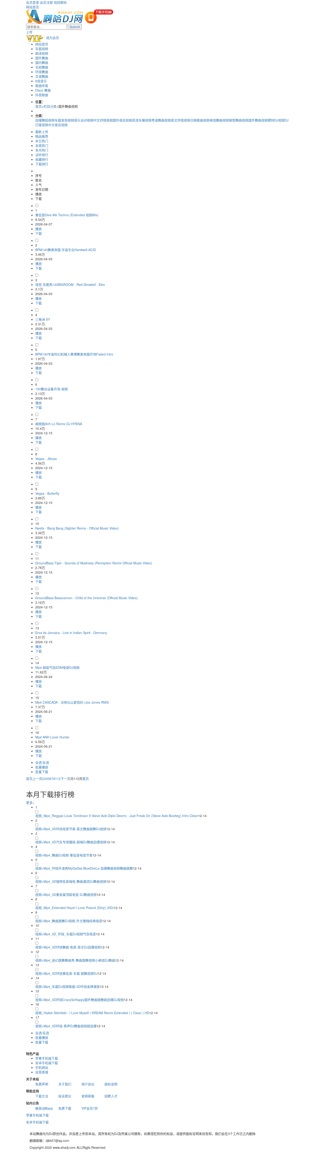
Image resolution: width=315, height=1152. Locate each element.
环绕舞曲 (41, 71)
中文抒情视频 (103, 120)
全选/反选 (42, 762)
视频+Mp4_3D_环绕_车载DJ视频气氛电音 (65, 934)
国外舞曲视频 (258, 120)
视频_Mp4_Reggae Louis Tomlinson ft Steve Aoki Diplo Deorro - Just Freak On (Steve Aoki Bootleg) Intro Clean (116, 815)
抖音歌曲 (41, 94)
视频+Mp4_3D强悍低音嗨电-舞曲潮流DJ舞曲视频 (70, 881)
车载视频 (41, 48)
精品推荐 (41, 136)
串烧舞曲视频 (219, 120)
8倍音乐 (41, 81)
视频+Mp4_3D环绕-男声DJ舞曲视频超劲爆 (66, 1026)
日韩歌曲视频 (200, 120)
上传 (29, 32)
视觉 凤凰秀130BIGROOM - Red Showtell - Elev (70, 284)
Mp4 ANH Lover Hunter (52, 737)
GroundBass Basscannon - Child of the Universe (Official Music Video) (86, 597)
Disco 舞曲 (43, 90)
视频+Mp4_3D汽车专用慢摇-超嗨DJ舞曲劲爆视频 (70, 842)
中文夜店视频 (58, 124)
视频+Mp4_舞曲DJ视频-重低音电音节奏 (63, 855)
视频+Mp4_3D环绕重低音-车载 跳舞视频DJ (66, 973)
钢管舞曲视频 (238, 120)
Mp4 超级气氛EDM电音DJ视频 (57, 667)
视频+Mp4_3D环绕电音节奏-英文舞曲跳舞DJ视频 (70, 828)
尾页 (85, 778)
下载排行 (41, 164)
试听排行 (41, 154)
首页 (38, 106)
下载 (38, 233)
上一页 (37, 778)
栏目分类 (50, 106)
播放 (38, 228)
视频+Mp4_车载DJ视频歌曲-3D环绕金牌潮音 (67, 986)
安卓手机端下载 (46, 1062)
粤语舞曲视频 (161, 120)
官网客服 (87, 1096)
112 (58, 778)
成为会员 (52, 37)
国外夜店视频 (122, 120)
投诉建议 (64, 1096)
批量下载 (41, 771)
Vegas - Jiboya (46, 458)
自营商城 (41, 1072)
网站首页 (32, 7)
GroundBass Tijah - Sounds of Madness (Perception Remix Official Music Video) (93, 563)
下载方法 (41, 1096)
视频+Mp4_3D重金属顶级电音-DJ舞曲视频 (66, 894)
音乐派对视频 (83, 120)
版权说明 (110, 1084)
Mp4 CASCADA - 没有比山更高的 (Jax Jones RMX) (72, 702)
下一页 (65, 778)
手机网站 (41, 1067)
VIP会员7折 (89, 1108)
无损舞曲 (41, 67)
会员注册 (46, 2)
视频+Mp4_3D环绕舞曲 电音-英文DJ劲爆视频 (68, 947)
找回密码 (60, 2)
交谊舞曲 (41, 76)
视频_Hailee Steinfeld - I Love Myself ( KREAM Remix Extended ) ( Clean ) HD (92, 1012)
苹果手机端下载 (46, 1058)
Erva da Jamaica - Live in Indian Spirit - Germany (71, 632)
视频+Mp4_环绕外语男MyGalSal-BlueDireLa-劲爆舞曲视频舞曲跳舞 (84, 868)
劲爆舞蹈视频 (45, 120)
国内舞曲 (41, 62)
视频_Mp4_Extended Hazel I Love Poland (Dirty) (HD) (74, 907)
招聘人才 (110, 1096)
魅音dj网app (44, 1108)
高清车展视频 (142, 120)
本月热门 (41, 150)
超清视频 (41, 53)
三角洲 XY (42, 319)
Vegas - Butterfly (47, 493)
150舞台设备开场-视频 (51, 389)
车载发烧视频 (64, 120)
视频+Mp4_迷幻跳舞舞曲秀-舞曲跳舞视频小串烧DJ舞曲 (75, 960)
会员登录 (32, 2)
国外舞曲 (41, 58)
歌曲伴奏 (41, 85)
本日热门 (41, 141)
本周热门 (41, 145)
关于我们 (64, 1084)
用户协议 (87, 1084)
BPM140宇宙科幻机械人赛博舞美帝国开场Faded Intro (74, 354)
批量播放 (41, 767)
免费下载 (64, 1108)
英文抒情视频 (180, 120)
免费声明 (41, 1084)
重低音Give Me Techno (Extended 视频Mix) (66, 215)
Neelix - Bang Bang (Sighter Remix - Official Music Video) (77, 528)
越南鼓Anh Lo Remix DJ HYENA (58, 423)
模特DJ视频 (276, 120)
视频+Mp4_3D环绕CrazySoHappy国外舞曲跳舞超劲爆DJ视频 (79, 999)
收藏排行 (41, 159)
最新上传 (41, 131)
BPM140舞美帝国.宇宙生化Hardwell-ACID (65, 249)
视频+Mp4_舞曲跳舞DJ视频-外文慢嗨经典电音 (68, 920)
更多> (30, 802)
